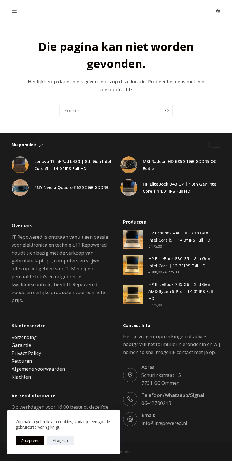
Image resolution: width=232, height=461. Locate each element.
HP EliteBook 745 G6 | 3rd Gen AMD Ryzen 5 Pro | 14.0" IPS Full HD (180, 291)
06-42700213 (156, 403)
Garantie (21, 345)
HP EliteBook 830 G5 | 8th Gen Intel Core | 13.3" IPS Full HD (179, 262)
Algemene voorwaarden (38, 369)
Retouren (22, 361)
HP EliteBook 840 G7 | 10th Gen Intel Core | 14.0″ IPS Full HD (180, 187)
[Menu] (14, 10)
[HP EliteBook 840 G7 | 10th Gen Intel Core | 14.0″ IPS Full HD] (128, 187)
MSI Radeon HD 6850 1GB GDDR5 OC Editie (179, 164)
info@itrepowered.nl (164, 423)
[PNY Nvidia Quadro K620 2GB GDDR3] (20, 187)
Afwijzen (60, 440)
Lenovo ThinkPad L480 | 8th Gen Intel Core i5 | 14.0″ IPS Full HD (72, 164)
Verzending (24, 337)
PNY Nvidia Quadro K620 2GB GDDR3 (71, 187)
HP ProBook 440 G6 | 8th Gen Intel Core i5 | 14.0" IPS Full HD (179, 236)
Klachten (21, 376)
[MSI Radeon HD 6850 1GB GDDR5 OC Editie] (128, 164)
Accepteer (30, 440)
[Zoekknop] (167, 110)
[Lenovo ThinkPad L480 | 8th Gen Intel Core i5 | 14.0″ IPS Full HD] (20, 164)
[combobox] (111, 110)
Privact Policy (26, 353)
